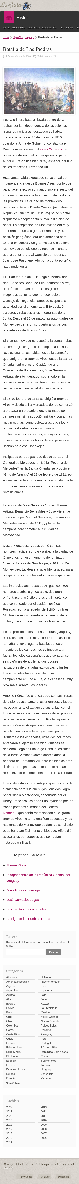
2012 (44, 1111)
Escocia (11, 1060)
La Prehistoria (49, 1008)
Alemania (11, 977)
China (9, 1021)
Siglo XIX (18, 37)
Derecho (33, 27)
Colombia (12, 1025)
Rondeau (9, 813)
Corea (10, 1029)
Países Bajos (49, 1025)
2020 (9, 1115)
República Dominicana (54, 1051)
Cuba (9, 1038)
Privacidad (26, 1176)
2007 (44, 1133)
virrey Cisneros (51, 149)
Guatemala (12, 1082)
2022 (9, 1107)
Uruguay (29, 37)
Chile (9, 1016)
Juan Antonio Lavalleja (23, 890)
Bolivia (10, 1008)
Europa (10, 1073)
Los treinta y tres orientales (26, 909)
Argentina (12, 990)
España (10, 1065)
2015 (9, 1137)
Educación (49, 27)
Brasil (9, 1012)
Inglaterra (46, 990)
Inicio (6, 37)
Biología (18, 27)
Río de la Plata (49, 1047)
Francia (10, 1078)
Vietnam (46, 1078)
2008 (44, 1129)
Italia (43, 994)
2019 (9, 1120)
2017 (9, 1129)
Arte (6, 27)
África (9, 999)
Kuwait (45, 1003)
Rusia (44, 1056)
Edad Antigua (14, 1047)
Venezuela (47, 1073)
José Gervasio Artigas (23, 900)
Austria (10, 994)
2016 (9, 1133)
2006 (44, 1137)
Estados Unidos (15, 1069)
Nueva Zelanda (50, 1021)
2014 (9, 1142)
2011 (43, 1115)
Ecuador (11, 1043)
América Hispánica (17, 981)
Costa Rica (13, 1034)
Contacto (45, 1176)
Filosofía (66, 27)
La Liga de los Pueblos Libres (28, 919)
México (45, 1012)
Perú (43, 1038)
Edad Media (13, 1051)
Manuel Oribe (16, 865)
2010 (44, 1120)
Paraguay (46, 1034)
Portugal (46, 1043)
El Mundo (12, 1056)
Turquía (45, 1065)
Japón (44, 999)
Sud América (48, 1060)
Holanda (46, 977)
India (43, 986)
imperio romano (50, 981)
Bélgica (10, 1003)
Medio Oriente (49, 1016)
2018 (9, 1124)
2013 (44, 1107)
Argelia (10, 986)
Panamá (46, 1029)
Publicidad (63, 1176)
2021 (9, 1111)
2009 (44, 1124)
